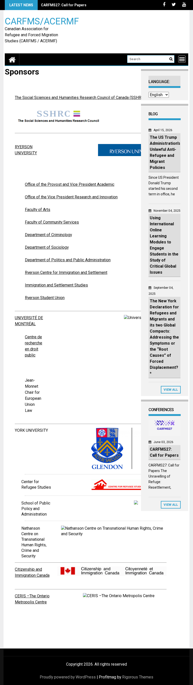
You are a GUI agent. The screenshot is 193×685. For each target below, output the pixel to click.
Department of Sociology (47, 247)
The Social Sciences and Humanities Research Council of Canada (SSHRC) (80, 97)
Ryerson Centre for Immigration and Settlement (66, 272)
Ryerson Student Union (45, 297)
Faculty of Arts (37, 209)
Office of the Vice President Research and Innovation (71, 197)
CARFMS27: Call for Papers (63, 5)
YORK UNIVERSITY (31, 430)
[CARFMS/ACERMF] (12, 59)
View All (171, 389)
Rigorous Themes (137, 677)
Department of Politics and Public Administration (68, 260)
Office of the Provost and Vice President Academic (69, 184)
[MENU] (182, 59)
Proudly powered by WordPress (68, 677)
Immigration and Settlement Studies (56, 285)
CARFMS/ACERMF (42, 21)
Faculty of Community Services (52, 222)
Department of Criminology (48, 234)
